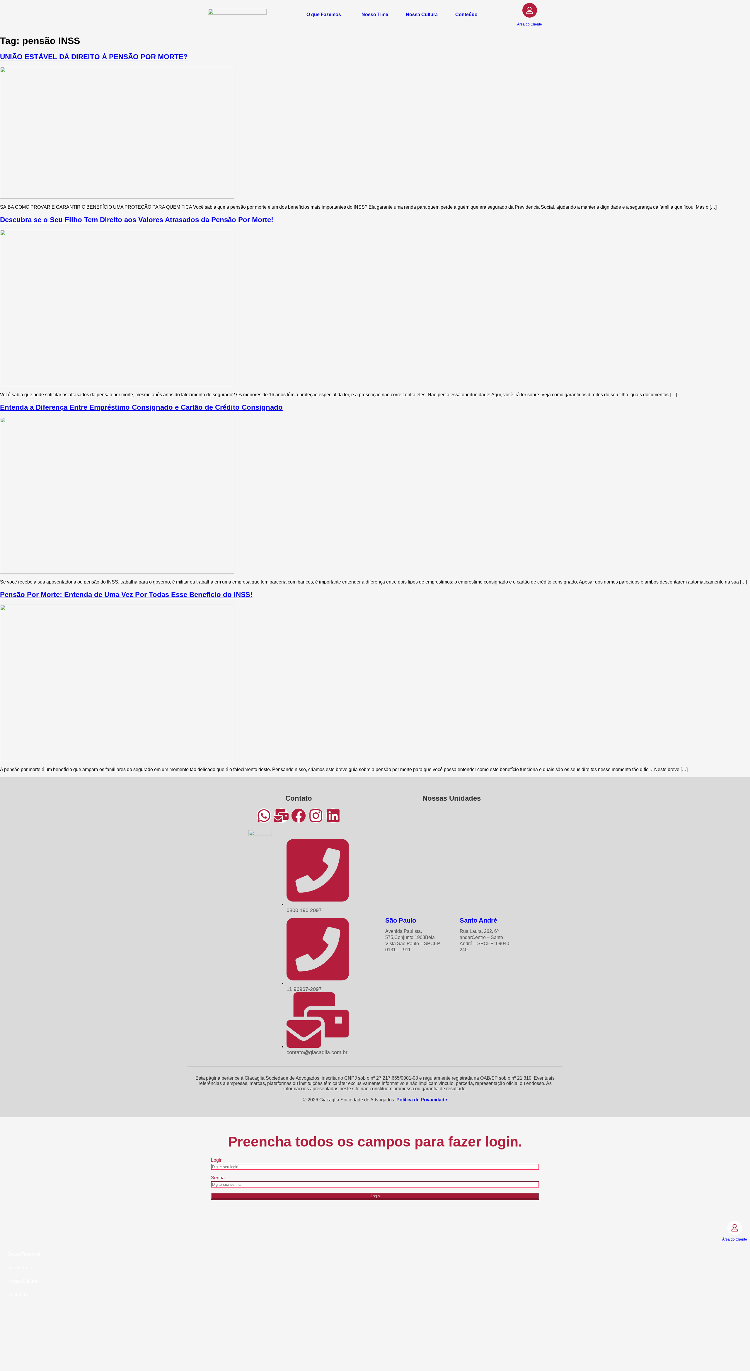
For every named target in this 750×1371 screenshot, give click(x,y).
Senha (218, 1177)
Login (217, 1160)
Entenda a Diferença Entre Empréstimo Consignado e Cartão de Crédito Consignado (141, 407)
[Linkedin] (333, 815)
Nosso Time (375, 14)
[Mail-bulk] (281, 815)
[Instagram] (315, 815)
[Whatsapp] (264, 815)
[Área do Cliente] (529, 10)
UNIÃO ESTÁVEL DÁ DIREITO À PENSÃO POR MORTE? (94, 57)
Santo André (478, 920)
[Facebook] (298, 815)
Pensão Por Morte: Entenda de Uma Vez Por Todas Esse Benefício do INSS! (126, 594)
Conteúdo (466, 14)
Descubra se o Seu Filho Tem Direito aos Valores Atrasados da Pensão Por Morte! (136, 220)
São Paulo (400, 920)
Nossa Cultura (422, 14)
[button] (325, 14)
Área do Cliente (529, 24)
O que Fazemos (323, 14)
